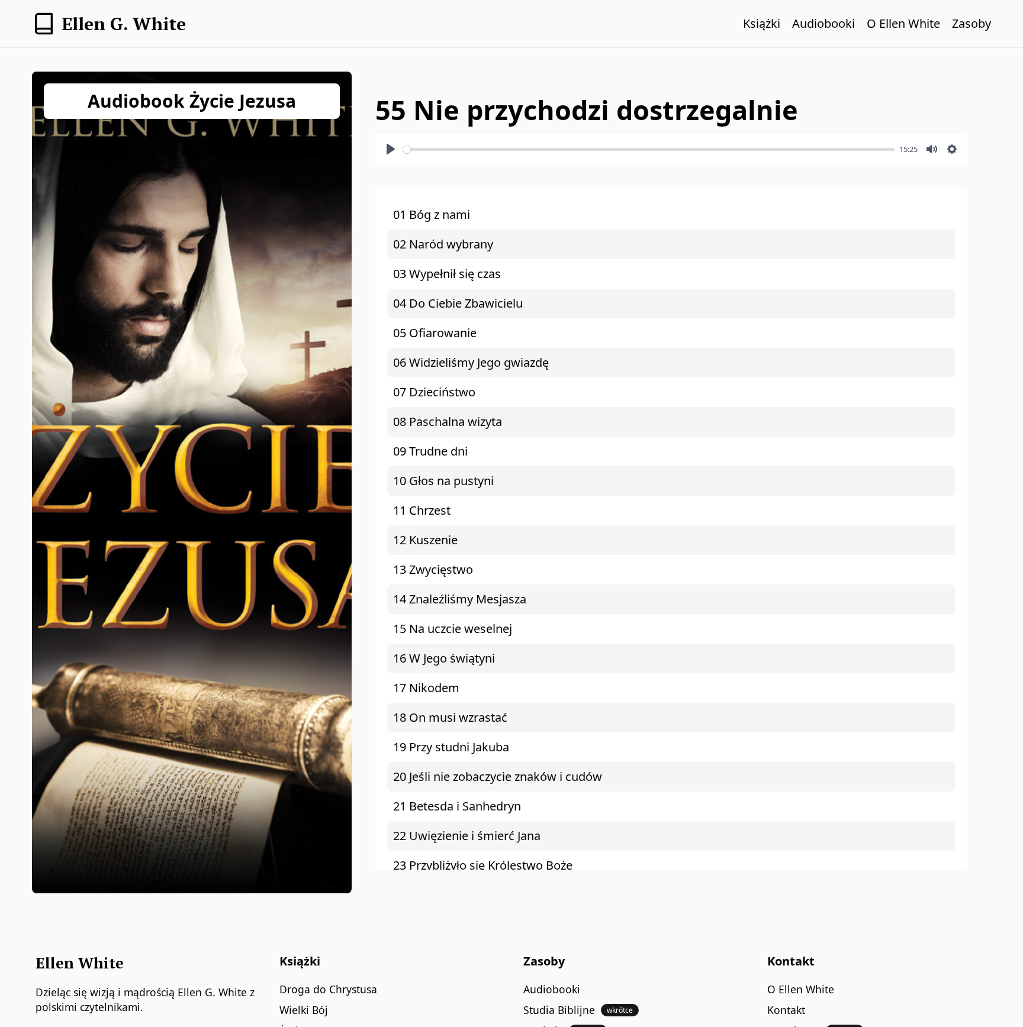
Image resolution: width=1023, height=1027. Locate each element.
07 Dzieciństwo (434, 392)
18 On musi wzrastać (450, 717)
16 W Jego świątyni (444, 658)
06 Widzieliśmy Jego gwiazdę (471, 362)
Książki (761, 23)
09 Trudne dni (430, 451)
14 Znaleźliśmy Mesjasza (459, 599)
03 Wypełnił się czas (447, 274)
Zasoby (971, 23)
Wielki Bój (303, 1010)
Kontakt (786, 1010)
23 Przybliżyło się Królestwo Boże (482, 865)
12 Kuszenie (425, 540)
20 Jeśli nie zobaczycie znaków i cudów (497, 776)
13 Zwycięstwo (433, 569)
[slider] (649, 149)
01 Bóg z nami (431, 214)
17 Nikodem (426, 688)
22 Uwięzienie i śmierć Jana (467, 836)
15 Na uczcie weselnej (452, 629)
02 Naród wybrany (443, 244)
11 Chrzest (422, 510)
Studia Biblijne (578, 1010)
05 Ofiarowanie (435, 333)
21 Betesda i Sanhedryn (457, 806)
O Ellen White (903, 23)
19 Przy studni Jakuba (451, 747)
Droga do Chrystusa (328, 989)
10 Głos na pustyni (443, 481)
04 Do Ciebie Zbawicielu (458, 303)
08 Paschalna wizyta (447, 421)
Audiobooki (823, 23)
